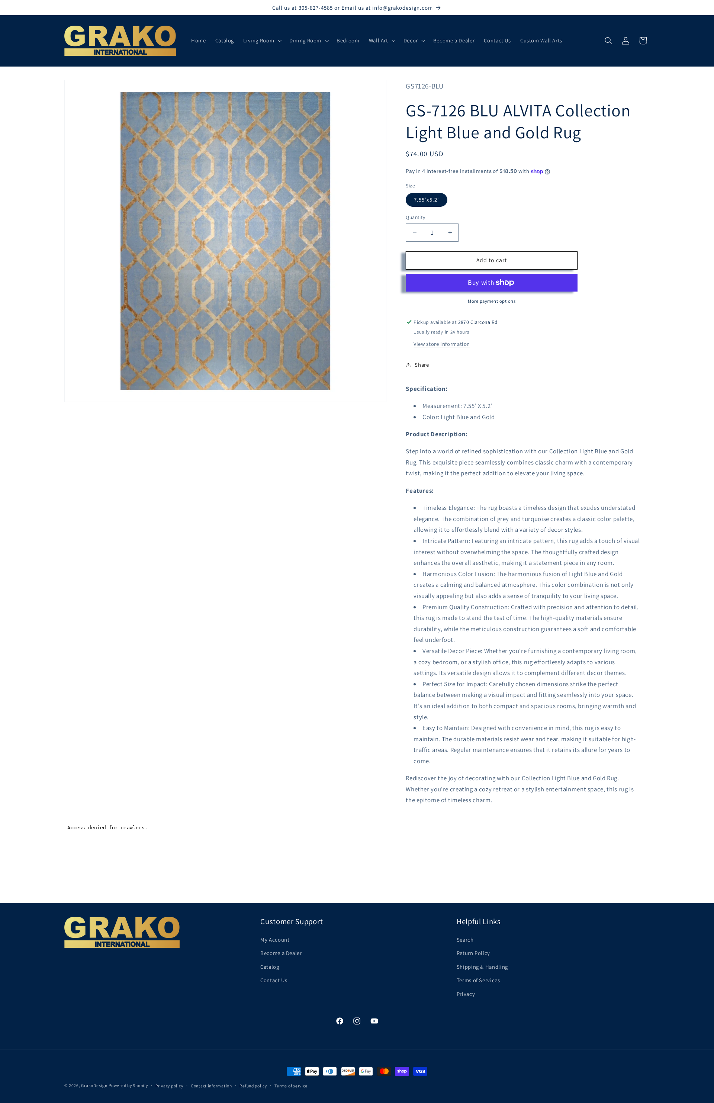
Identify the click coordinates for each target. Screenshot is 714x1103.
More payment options (492, 301)
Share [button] (422, 364)
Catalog (269, 966)
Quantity (415, 217)
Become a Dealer (281, 953)
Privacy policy (169, 1085)
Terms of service (291, 1085)
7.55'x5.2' (426, 199)
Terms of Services (478, 980)
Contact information (211, 1085)
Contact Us (273, 980)
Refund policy (253, 1085)
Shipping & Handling (482, 966)
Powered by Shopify (128, 1085)
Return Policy (473, 953)
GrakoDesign (94, 1085)
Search (465, 939)
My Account (274, 939)
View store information (442, 343)
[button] (262, 40)
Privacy (466, 993)
